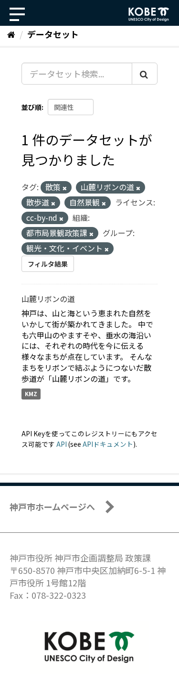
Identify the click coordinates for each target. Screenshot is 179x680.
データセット (53, 34)
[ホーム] (11, 34)
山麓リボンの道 (48, 298)
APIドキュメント (108, 444)
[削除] (65, 188)
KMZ (31, 394)
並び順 (31, 107)
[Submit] (145, 74)
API (61, 444)
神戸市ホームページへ (52, 506)
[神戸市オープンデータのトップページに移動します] (148, 14)
